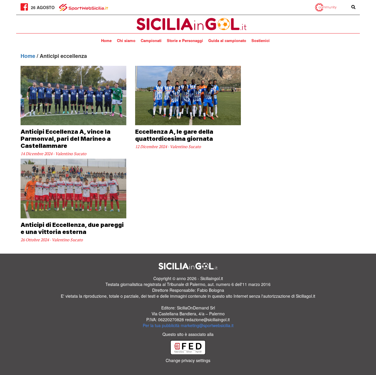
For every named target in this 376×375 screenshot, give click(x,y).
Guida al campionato (227, 40)
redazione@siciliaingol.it (207, 319)
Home (106, 40)
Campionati (151, 40)
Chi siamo (126, 40)
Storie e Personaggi (185, 40)
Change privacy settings (188, 360)
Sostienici (260, 40)
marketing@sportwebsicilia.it (207, 325)
